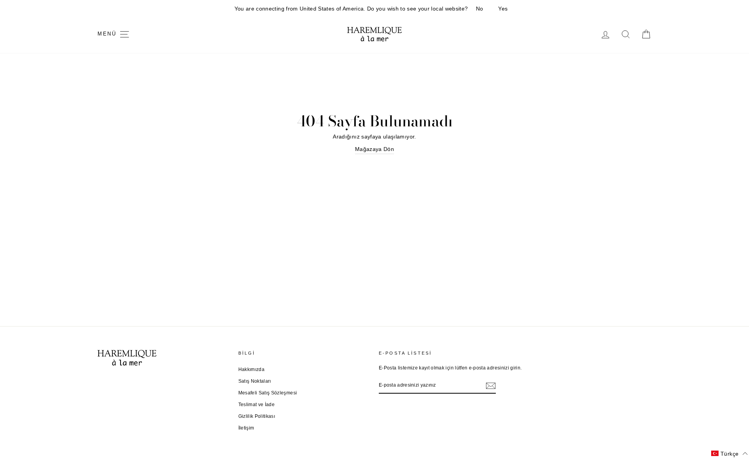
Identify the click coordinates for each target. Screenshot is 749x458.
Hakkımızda (251, 369)
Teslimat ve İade (256, 404)
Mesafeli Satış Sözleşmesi (267, 393)
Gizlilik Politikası (256, 416)
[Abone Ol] (491, 385)
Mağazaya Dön (374, 149)
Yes (503, 8)
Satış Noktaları (254, 381)
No (479, 8)
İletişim (246, 428)
